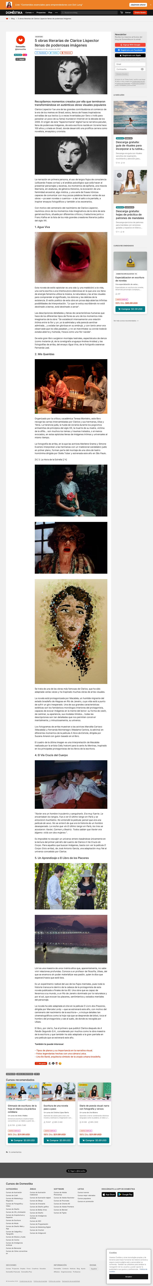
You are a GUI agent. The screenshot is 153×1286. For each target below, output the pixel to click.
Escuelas (43, 1268)
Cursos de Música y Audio (15, 1237)
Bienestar (128, 138)
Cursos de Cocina (12, 1240)
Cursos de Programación (39, 1224)
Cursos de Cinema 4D (62, 1204)
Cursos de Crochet (37, 1230)
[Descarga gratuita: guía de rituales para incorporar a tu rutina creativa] (130, 117)
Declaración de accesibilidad (71, 1281)
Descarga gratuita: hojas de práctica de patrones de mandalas (130, 215)
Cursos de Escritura (13, 1220)
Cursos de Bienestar (13, 1248)
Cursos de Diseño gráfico (39, 1207)
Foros (28, 1268)
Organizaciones (66, 1272)
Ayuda (83, 1268)
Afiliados (57, 1272)
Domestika (57, 1268)
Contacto (65, 1268)
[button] (56, 13)
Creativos (35, 1268)
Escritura (39, 36)
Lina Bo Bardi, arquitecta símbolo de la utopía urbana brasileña (68, 1056)
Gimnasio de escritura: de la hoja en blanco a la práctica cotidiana (22, 1108)
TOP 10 (37, 1074)
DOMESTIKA (14, 13)
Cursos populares (84, 1198)
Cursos (8, 1268)
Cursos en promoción (86, 1201)
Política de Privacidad (123, 83)
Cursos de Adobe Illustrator (64, 1198)
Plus (50, 12)
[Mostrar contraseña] (142, 69)
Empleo (22, 1268)
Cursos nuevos (83, 1192)
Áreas (33, 1189)
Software (59, 1189)
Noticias (72, 1268)
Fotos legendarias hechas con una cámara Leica (61, 1053)
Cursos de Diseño (12, 1209)
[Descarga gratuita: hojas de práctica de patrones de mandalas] (130, 186)
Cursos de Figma (60, 1213)
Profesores (76, 1272)
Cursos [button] (28, 12)
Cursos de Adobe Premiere (64, 1207)
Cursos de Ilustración (14, 1192)
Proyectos (41, 12)
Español (94, 1269)
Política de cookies (54, 1281)
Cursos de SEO (35, 1221)
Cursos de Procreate (61, 1201)
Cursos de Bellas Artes (38, 1210)
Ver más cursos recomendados (126, 321)
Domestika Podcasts (13, 1272)
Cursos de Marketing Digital (40, 1227)
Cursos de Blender (61, 1210)
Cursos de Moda (12, 1223)
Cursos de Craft (12, 1195)
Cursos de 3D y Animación (16, 1212)
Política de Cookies (138, 83)
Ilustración (129, 207)
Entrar (128, 12)
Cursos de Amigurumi (38, 1233)
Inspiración (11, 1074)
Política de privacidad (40, 1281)
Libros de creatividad (25, 1074)
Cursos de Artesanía (37, 1204)
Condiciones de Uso (138, 81)
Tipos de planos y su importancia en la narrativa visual (64, 1050)
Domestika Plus (26, 1272)
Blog (13, 18)
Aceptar (128, 1277)
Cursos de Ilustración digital (40, 1198)
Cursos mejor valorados (86, 1195)
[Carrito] (121, 13)
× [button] (151, 4)
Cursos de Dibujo (36, 1201)
